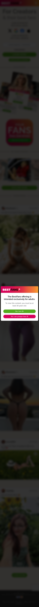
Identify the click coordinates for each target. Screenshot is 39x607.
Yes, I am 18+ (19, 311)
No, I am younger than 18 (19, 316)
